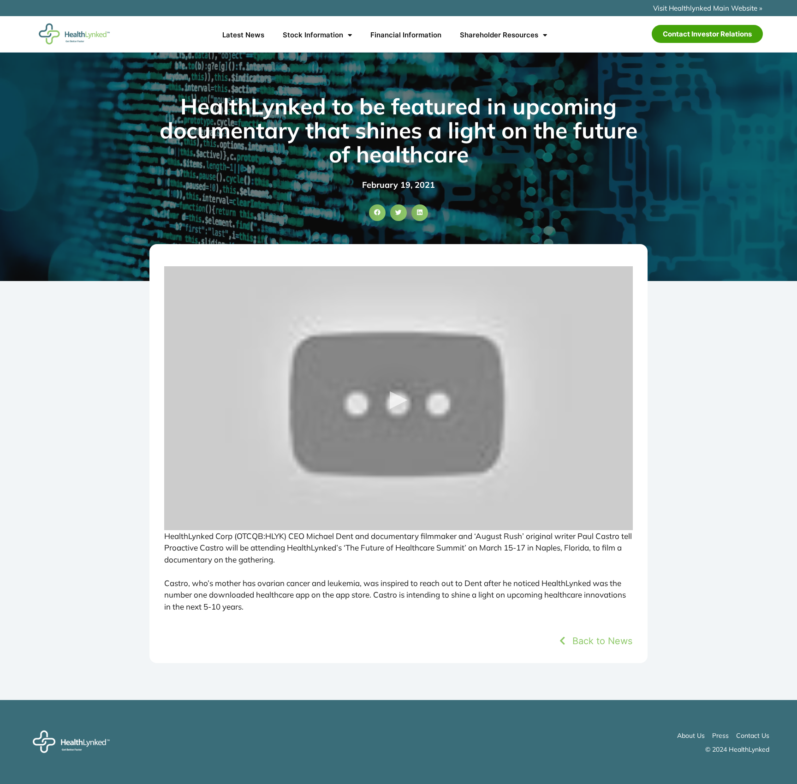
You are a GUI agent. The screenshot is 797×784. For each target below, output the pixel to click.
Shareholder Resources (499, 34)
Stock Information (313, 34)
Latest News (243, 34)
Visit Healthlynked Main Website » (707, 8)
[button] (377, 212)
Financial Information (405, 34)
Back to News (602, 640)
